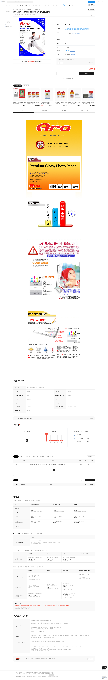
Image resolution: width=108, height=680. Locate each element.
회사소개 (18, 669)
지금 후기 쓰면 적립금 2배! (76, 33)
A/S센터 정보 (90, 658)
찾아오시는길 (58, 669)
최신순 (16, 456)
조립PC (5, 5)
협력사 (48, 669)
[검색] (31, 2)
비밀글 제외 (82, 480)
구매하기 (86, 73)
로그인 (97, 2)
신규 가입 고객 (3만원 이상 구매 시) (32, 61)
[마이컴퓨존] (105, 5)
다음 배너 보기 (9, 22)
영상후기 (28, 456)
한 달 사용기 (50, 456)
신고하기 (91, 418)
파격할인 (16, 5)
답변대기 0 (28, 480)
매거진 (44, 5)
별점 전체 (90, 456)
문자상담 (56, 676)
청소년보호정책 (42, 669)
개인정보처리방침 (34, 669)
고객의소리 (53, 676)
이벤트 (30, 5)
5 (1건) (70, 33)
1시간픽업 (25, 5)
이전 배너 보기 (7, 22)
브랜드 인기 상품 (26, 85)
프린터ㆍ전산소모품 (19, 9)
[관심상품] (60, 73)
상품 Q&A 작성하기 (90, 480)
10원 (65, 43)
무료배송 (21, 5)
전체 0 (16, 480)
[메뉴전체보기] (2, 5)
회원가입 (101, 2)
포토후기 (35, 456)
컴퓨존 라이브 (58, 5)
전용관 (40, 5)
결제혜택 (49, 5)
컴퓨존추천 (35, 5)
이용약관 (22, 669)
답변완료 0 (22, 480)
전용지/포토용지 (37, 9)
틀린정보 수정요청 (91, 9)
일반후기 (42, 456)
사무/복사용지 (28, 9)
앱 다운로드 (65, 669)
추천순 (21, 456)
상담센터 (105, 2)
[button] (99, 4)
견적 (12, 5)
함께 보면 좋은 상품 (17, 85)
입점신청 (28, 669)
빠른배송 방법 (72, 50)
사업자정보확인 (28, 673)
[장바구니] (102, 5)
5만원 (66, 40)
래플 (53, 5)
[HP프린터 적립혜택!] (104, 669)
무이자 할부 (67, 47)
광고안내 (52, 669)
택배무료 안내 (73, 54)
